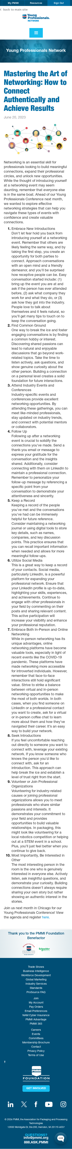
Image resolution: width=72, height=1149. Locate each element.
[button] (13, 3)
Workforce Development (36, 975)
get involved (36, 1088)
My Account (36, 1003)
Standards (36, 988)
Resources (36, 3)
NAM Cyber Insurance (36, 1015)
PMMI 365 (36, 1024)
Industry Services (36, 984)
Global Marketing (36, 979)
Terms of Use (36, 1055)
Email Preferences (36, 1011)
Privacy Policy (36, 1051)
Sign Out (59, 3)
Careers (36, 1030)
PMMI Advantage (36, 1019)
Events (36, 1034)
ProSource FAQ (36, 992)
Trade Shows (36, 967)
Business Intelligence (36, 971)
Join (36, 998)
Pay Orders (36, 1007)
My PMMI (13, 3)
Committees (36, 1038)
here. (46, 917)
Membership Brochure (36, 1042)
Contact (36, 1047)
